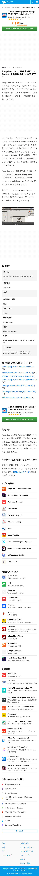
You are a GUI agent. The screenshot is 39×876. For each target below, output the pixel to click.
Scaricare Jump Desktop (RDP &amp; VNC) (18, 376)
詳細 (3, 843)
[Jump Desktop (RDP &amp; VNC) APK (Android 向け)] (4, 15)
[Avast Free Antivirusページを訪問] (19, 24)
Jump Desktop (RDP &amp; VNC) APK (21, 408)
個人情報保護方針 (27, 851)
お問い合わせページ (21, 472)
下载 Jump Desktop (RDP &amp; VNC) (16, 397)
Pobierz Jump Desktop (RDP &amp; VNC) (17, 373)
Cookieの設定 (25, 863)
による (17, 17)
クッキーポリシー (27, 847)
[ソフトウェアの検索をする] (33, 2)
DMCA (22, 859)
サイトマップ (7, 855)
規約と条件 (24, 843)
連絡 (3, 847)
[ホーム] (2, 8)
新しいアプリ (25, 855)
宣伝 (3, 851)
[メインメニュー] (37, 2)
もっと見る (19, 831)
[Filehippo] (7, 2)
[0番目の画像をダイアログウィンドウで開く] (18, 216)
